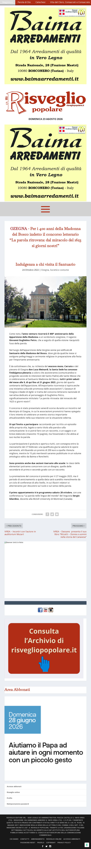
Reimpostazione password (18, 804)
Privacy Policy (64, 842)
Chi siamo (14, 839)
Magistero (7, 2)
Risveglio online (13, 792)
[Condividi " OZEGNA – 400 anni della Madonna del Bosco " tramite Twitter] (52, 514)
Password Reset (27, 842)
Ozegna (45, 269)
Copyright (51, 842)
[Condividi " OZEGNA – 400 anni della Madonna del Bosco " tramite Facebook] (47, 514)
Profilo (9, 798)
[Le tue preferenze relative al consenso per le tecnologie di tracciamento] (87, 845)
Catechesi (40, 2)
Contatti (24, 839)
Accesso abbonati (14, 786)
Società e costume (59, 269)
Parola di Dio (24, 2)
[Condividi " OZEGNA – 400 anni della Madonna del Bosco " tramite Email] (57, 514)
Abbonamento (37, 839)
